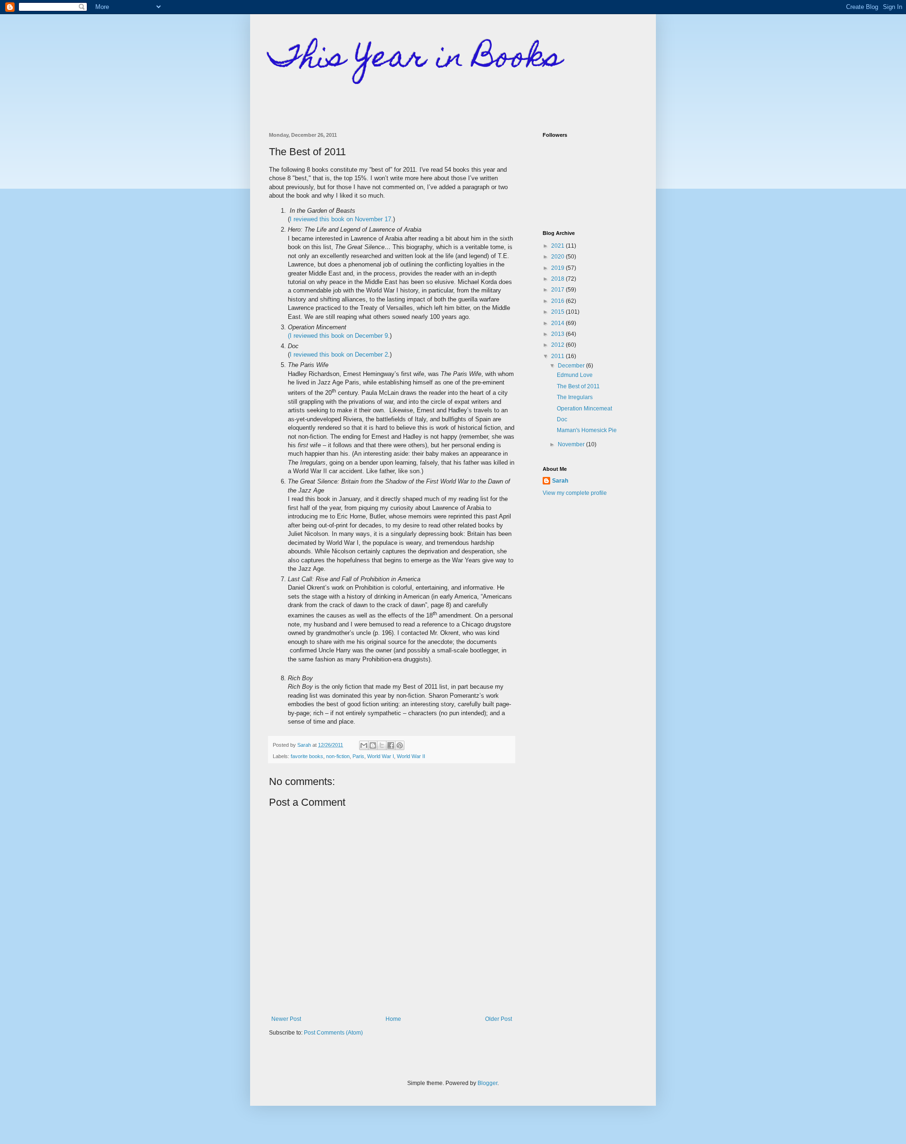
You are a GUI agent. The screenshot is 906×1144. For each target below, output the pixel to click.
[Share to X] (381, 745)
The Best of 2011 (578, 386)
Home (393, 1019)
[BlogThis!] (373, 745)
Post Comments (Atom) (333, 1032)
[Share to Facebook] (390, 745)
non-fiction (338, 756)
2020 (558, 256)
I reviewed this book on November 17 (340, 219)
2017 (558, 289)
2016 (558, 301)
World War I (380, 756)
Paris (358, 756)
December (572, 365)
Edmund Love (575, 375)
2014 (558, 323)
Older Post (498, 1019)
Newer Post (286, 1019)
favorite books (307, 756)
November (572, 444)
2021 (558, 245)
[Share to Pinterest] (399, 745)
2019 (558, 268)
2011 (558, 356)
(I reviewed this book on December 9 (338, 335)
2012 (558, 345)
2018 (558, 279)
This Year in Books (415, 59)
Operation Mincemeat (584, 408)
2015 (558, 312)
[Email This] (364, 745)
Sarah (560, 480)
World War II (411, 756)
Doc (562, 419)
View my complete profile (575, 493)
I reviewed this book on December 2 (339, 354)
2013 (558, 334)
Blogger (487, 1083)
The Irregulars (575, 397)
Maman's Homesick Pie (587, 430)
